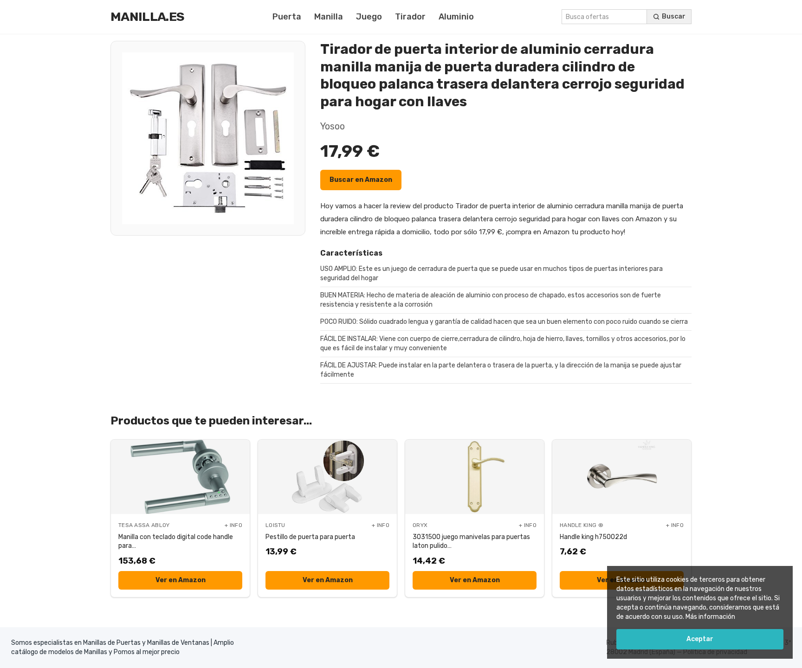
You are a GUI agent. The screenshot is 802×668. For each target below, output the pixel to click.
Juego (369, 17)
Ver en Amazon (180, 580)
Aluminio (456, 17)
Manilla (328, 17)
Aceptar (699, 639)
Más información (710, 617)
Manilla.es (147, 16)
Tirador (410, 17)
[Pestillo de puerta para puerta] (327, 477)
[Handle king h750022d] (621, 477)
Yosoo (332, 126)
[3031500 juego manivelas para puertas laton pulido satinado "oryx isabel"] (474, 477)
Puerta (286, 17)
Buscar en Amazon (361, 180)
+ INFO (233, 525)
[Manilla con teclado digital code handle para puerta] (180, 477)
